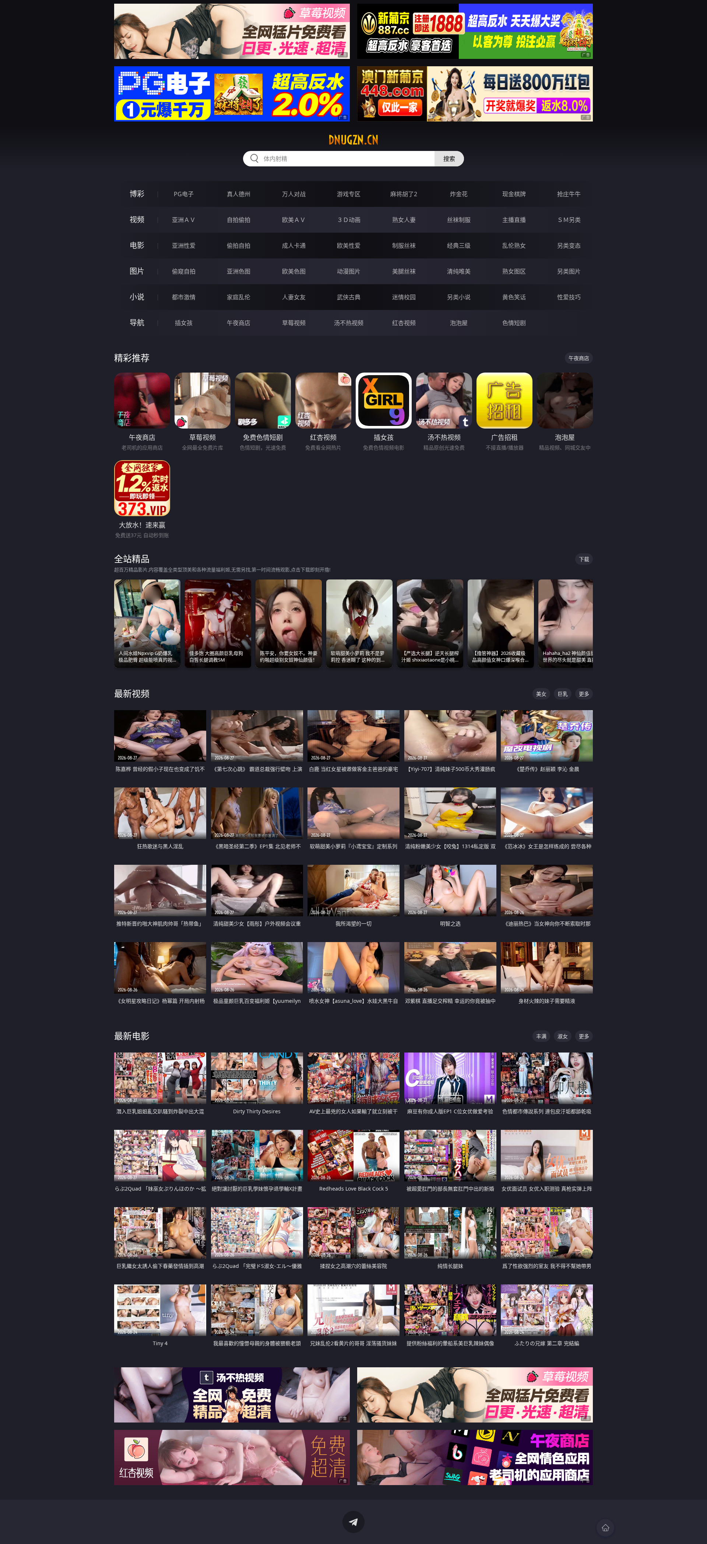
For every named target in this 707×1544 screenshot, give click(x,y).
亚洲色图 (238, 271)
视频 (137, 220)
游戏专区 (348, 194)
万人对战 (294, 194)
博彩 (137, 194)
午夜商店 (238, 323)
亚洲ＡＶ (184, 220)
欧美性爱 (348, 246)
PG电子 (184, 194)
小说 (137, 297)
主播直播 (514, 220)
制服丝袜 (404, 246)
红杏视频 (404, 323)
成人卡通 (294, 246)
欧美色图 (294, 271)
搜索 (449, 159)
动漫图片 (348, 271)
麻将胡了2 (403, 194)
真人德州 (238, 194)
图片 (137, 271)
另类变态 (569, 246)
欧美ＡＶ (294, 220)
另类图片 (569, 271)
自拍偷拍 (238, 220)
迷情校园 (404, 297)
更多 (584, 693)
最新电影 (132, 1036)
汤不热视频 (348, 323)
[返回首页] (605, 1528)
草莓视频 (294, 323)
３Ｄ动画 (348, 220)
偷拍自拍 (238, 246)
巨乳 (562, 693)
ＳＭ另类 (569, 220)
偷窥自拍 (184, 271)
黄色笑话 (514, 297)
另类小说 (459, 297)
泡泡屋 (459, 323)
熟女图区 (514, 271)
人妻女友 (294, 297)
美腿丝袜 (404, 271)
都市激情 (184, 297)
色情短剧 (514, 323)
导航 (137, 323)
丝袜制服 (459, 220)
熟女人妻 (404, 220)
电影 (137, 245)
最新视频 (132, 693)
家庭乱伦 (238, 297)
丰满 (541, 1036)
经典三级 (459, 246)
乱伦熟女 (514, 246)
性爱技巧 (569, 297)
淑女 (562, 1036)
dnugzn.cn (353, 140)
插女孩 (184, 323)
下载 (584, 559)
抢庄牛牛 (569, 194)
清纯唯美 (459, 271)
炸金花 (459, 194)
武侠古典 (348, 297)
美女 (541, 693)
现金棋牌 (514, 194)
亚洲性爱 (184, 246)
